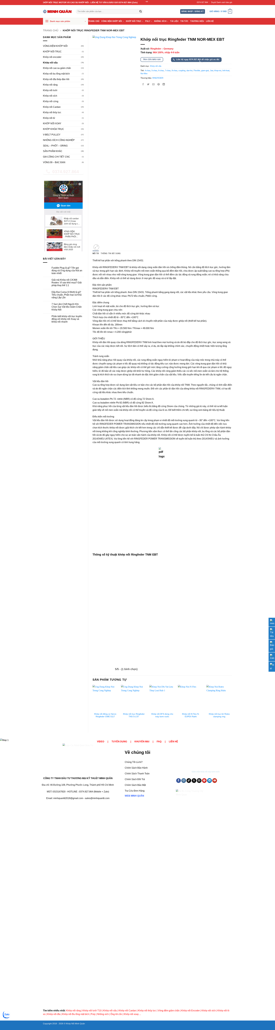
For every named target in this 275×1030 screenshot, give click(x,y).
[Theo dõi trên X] (194, 780)
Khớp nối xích (50, 96)
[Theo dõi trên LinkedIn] (209, 780)
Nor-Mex (144, 73)
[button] (192, 11)
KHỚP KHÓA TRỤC (53, 129)
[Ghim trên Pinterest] (158, 84)
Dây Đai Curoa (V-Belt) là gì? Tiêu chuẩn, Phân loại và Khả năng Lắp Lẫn (66, 295)
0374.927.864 (202, 2)
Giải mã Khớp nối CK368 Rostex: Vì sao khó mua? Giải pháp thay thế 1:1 (67, 283)
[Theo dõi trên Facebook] (178, 780)
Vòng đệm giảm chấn (168, 1010)
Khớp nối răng (50, 85)
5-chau (154, 70)
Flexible (197, 70)
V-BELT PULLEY (51, 134)
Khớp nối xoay (131, 1014)
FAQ (159, 741)
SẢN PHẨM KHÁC (52, 151)
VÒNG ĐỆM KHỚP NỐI (111, 21)
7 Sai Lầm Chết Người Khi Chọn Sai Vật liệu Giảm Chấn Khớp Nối (67, 307)
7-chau (168, 70)
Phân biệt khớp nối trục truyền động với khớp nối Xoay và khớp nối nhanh (67, 319)
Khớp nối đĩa (53, 1014)
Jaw (211, 70)
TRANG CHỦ (93, 21)
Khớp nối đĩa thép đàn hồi (56, 79)
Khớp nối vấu (50, 62)
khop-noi (217, 70)
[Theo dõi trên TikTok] (188, 780)
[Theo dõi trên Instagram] (183, 780)
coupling (181, 70)
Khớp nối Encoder (190, 1010)
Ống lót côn (116, 1014)
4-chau (147, 70)
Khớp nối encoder (52, 57)
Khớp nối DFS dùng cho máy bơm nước (162, 715)
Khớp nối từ (49, 118)
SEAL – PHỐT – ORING (55, 145)
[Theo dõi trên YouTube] (214, 780)
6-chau (161, 70)
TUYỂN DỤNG (119, 741)
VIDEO (100, 741)
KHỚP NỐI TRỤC (133, 21)
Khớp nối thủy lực (52, 112)
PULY (147, 21)
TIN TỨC (184, 21)
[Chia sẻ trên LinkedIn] (163, 84)
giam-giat (205, 70)
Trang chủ (50, 30)
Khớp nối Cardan (52, 107)
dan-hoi (189, 70)
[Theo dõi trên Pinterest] (204, 780)
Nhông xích (103, 1014)
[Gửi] (140, 11)
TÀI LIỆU (174, 21)
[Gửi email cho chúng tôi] (199, 780)
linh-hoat (225, 70)
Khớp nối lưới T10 (91, 1010)
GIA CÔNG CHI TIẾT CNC (56, 157)
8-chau (174, 70)
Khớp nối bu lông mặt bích (56, 73)
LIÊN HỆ (210, 21)
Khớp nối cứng (50, 101)
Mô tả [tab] (96, 253)
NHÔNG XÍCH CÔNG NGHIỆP (59, 140)
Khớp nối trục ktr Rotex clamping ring (219, 715)
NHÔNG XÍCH (160, 21)
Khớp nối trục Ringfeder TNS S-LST (134, 715)
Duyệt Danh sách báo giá (221, 2)
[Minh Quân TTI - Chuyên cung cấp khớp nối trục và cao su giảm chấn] (57, 11)
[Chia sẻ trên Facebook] (143, 84)
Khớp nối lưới (50, 90)
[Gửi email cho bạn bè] (153, 84)
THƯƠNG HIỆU (197, 21)
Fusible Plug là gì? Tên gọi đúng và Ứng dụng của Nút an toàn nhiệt (67, 270)
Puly (93, 1014)
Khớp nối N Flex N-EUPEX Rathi (190, 715)
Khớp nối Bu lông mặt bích (75, 1014)
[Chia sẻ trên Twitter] (148, 84)
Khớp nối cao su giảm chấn (57, 68)
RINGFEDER (157, 78)
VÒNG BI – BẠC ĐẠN (54, 162)
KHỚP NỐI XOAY (52, 123)
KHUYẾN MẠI (141, 741)
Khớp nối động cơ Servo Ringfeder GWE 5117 (105, 715)
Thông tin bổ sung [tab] (111, 253)
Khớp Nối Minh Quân (75, 1023)
